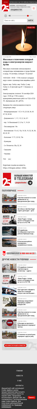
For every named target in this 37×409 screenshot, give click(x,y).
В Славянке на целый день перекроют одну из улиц (26, 335)
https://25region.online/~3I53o (14, 168)
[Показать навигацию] (33, 8)
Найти (30, 20)
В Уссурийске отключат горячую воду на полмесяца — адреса (25, 269)
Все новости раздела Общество (15, 345)
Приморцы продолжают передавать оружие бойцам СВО (25, 302)
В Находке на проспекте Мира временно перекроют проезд (27, 325)
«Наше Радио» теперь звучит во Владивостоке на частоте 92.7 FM (26, 220)
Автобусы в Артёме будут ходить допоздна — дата (26, 210)
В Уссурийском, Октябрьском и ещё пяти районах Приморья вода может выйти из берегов (26, 232)
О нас (19, 381)
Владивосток (16, 10)
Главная (19, 371)
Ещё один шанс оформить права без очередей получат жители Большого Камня (26, 292)
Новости (19, 376)
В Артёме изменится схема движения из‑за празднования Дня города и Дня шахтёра (27, 200)
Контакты (19, 386)
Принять (32, 397)
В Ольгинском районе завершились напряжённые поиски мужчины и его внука (25, 244)
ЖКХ (9, 159)
